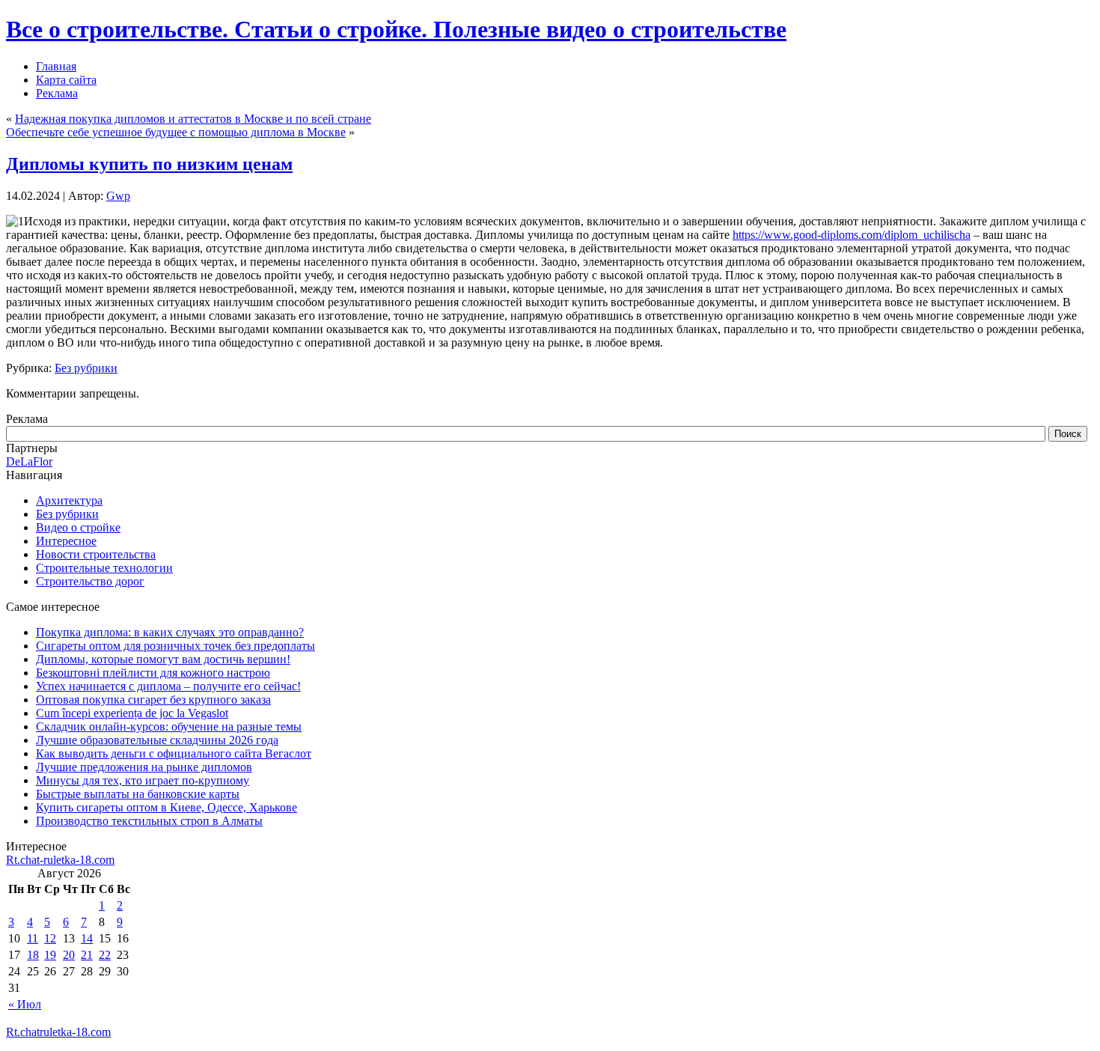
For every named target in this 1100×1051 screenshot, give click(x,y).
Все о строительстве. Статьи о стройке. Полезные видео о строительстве (396, 29)
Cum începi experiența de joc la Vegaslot (132, 713)
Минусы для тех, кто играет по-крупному (142, 780)
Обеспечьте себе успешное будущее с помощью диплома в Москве (176, 132)
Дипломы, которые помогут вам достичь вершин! (163, 659)
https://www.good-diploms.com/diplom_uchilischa (852, 234)
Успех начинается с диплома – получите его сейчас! (168, 686)
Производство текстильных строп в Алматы (149, 820)
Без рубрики (86, 368)
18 (33, 954)
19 (50, 954)
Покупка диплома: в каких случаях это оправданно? (170, 632)
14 (87, 938)
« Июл (24, 1004)
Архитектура (69, 500)
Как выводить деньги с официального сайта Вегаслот (173, 753)
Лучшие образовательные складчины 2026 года (157, 740)
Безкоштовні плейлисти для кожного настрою (153, 672)
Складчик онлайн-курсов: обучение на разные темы (169, 726)
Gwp (118, 195)
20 (69, 954)
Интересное (66, 540)
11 (32, 938)
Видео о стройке (78, 527)
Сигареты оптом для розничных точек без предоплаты (175, 645)
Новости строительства (96, 554)
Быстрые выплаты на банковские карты (137, 794)
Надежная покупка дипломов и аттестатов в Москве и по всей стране (193, 118)
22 (105, 954)
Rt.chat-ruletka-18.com (60, 859)
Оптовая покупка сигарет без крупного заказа (153, 699)
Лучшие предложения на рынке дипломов (144, 767)
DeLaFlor (29, 461)
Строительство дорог (90, 581)
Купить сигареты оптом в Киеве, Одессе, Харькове (166, 807)
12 (50, 938)
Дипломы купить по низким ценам (149, 164)
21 (87, 954)
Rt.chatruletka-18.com (58, 1032)
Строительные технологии (104, 567)
